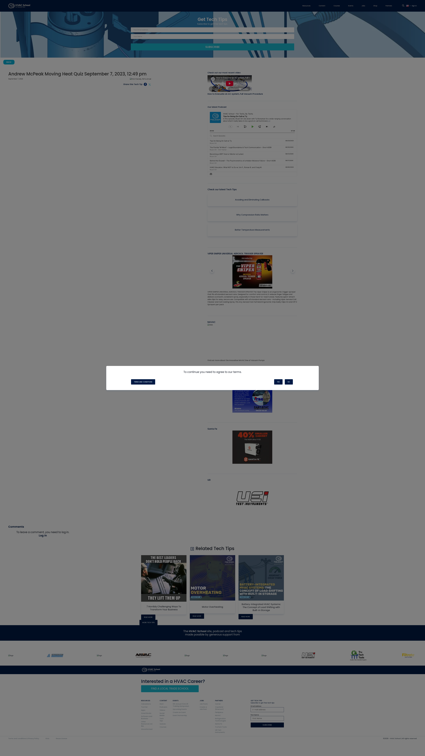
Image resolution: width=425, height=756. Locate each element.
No (289, 382)
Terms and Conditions (143, 382)
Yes (278, 382)
